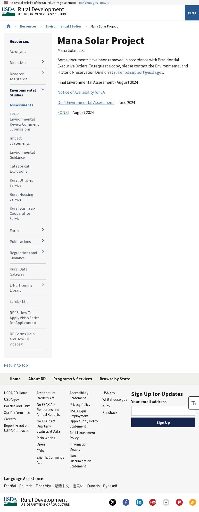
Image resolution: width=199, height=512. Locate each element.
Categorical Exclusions (19, 169)
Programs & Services (72, 379)
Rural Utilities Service (21, 183)
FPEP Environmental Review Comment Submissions (24, 121)
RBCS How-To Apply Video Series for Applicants (25, 317)
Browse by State (115, 379)
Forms (15, 230)
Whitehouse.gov (114, 399)
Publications (20, 241)
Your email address (148, 401)
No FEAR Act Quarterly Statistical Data (48, 426)
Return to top (16, 365)
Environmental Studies (64, 26)
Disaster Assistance (18, 76)
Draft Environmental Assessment (86, 102)
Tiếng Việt (43, 486)
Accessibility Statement (79, 395)
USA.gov (108, 393)
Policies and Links (17, 406)
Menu (192, 13)
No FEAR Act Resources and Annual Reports (48, 409)
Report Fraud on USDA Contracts (16, 428)
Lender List (19, 301)
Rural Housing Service (21, 197)
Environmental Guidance (22, 155)
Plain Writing (46, 438)
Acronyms (18, 51)
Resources (28, 26)
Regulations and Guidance (23, 255)
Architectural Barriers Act (46, 395)
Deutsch (25, 486)
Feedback (109, 412)
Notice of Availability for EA (81, 92)
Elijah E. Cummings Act (50, 460)
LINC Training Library (21, 288)
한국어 (78, 486)
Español (10, 486)
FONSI (63, 112)
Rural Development (42, 11)
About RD (37, 379)
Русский (110, 486)
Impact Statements (20, 141)
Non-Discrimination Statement (80, 461)
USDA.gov (11, 399)
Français (93, 486)
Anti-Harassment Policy (82, 435)
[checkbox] (193, 403)
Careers (10, 419)
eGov (106, 406)
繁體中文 (62, 486)
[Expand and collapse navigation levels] (43, 62)
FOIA (40, 450)
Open (41, 444)
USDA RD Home (16, 393)
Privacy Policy (80, 404)
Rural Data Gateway (18, 272)
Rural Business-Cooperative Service (22, 213)
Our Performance (17, 412)
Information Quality (79, 447)
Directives (18, 62)
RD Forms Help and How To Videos (22, 338)
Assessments (21, 104)
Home (15, 379)
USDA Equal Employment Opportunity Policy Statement (84, 418)
